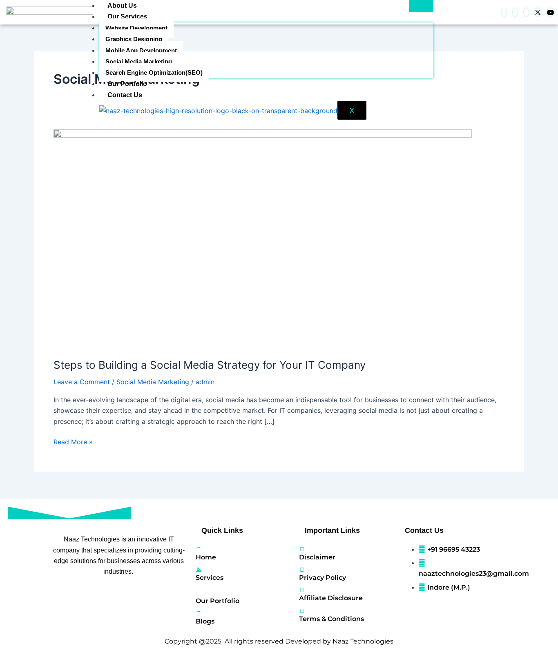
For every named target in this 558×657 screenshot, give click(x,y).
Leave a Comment (82, 382)
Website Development (136, 27)
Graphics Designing (133, 39)
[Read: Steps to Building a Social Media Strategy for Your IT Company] (263, 238)
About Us (122, 5)
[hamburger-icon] (421, 6)
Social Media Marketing (138, 61)
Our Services (127, 16)
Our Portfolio (127, 83)
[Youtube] (550, 12)
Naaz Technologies (363, 641)
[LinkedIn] (515, 12)
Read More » (73, 441)
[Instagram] (526, 12)
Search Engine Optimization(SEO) (154, 72)
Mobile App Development (141, 50)
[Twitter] (538, 12)
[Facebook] (504, 12)
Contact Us (124, 94)
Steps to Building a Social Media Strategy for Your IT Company (210, 365)
